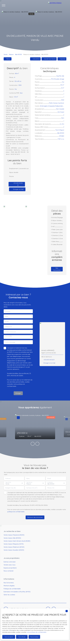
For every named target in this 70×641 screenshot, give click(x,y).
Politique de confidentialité (12, 589)
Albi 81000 (18, 54)
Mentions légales (9, 586)
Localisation (50, 482)
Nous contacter (9, 571)
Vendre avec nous (9, 565)
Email (6, 321)
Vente (5, 54)
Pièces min (50, 488)
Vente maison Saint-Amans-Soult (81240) (17, 541)
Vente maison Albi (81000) (12, 538)
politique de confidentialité (15, 512)
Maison (11, 54)
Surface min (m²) (31, 488)
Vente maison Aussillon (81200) (14, 550)
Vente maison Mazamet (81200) (14, 535)
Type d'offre (8, 482)
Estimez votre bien (10, 562)
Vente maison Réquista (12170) (14, 544)
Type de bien (29, 482)
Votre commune (10, 332)
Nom (6, 316)
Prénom (7, 311)
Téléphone (8, 327)
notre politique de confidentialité (36, 632)
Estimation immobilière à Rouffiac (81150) (17, 592)
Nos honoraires (9, 583)
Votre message (10, 342)
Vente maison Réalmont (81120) (14, 547)
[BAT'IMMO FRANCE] (58, 5)
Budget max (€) (10, 488)
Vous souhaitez (8, 336)
